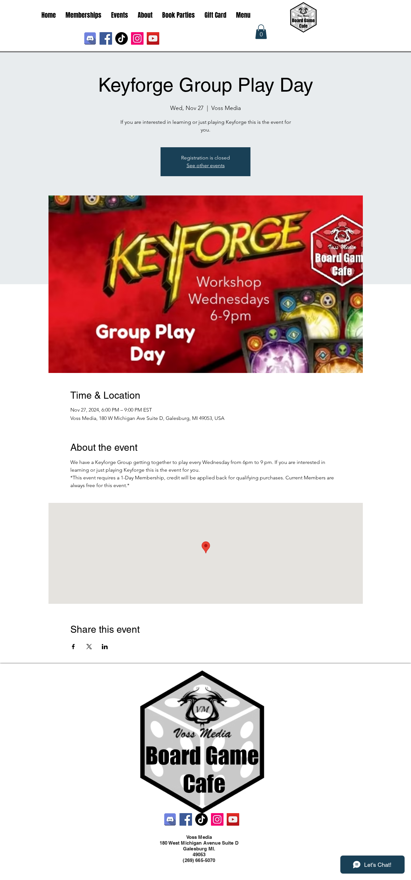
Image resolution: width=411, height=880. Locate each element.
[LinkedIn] (212, 866)
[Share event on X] (89, 646)
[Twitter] (202, 866)
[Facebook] (106, 38)
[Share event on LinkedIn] (105, 646)
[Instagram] (137, 38)
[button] (261, 31)
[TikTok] (121, 38)
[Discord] (90, 38)
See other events (206, 165)
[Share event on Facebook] (73, 646)
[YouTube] (153, 38)
